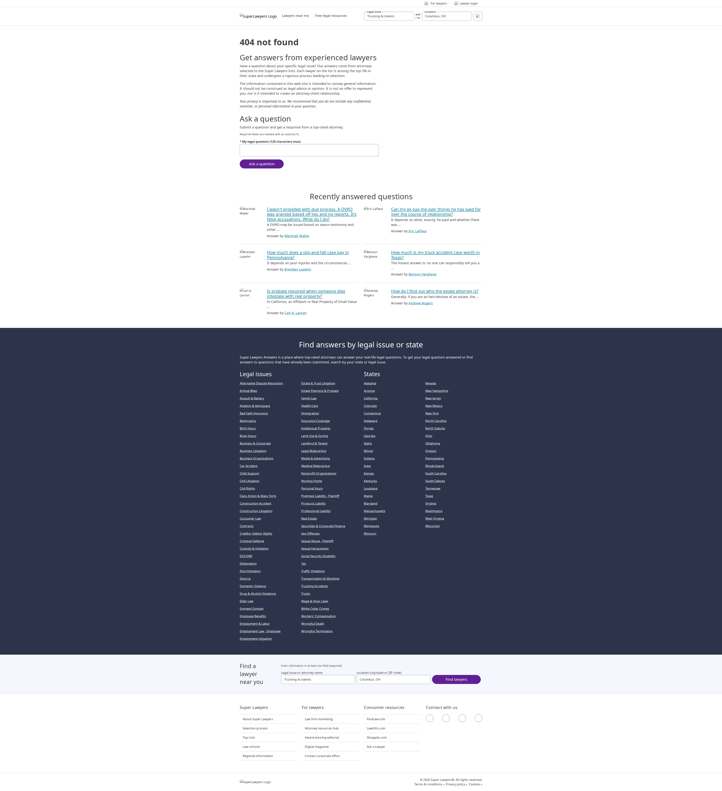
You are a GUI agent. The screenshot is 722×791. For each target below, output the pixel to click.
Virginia (430, 503)
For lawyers (313, 707)
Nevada (430, 383)
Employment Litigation (256, 639)
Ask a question (262, 163)
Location (430, 12)
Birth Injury (248, 428)
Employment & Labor (255, 624)
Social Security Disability (318, 556)
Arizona (369, 391)
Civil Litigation (249, 481)
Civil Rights (247, 488)
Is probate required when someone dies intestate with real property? (306, 293)
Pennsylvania (434, 458)
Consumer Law (250, 518)
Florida (369, 428)
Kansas (369, 473)
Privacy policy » (456, 784)
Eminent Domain (252, 609)
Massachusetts (374, 511)
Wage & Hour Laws (314, 601)
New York (432, 413)
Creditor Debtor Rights (256, 533)
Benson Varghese (422, 274)
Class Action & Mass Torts (258, 496)
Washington (434, 511)
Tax (303, 563)
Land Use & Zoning (314, 436)
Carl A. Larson (295, 313)
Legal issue (374, 12)
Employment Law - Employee (260, 631)
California (371, 398)
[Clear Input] (409, 16)
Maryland (370, 503)
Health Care (309, 406)
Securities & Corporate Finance (323, 526)
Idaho (368, 443)
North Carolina (435, 421)
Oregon (430, 451)
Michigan (370, 518)
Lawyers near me (295, 15)
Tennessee (432, 488)
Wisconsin (432, 526)
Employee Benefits (253, 616)
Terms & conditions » (429, 784)
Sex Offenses (310, 533)
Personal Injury (312, 488)
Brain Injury (248, 436)
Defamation (248, 563)
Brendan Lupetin (297, 269)
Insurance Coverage (315, 421)
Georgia (369, 436)
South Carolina (435, 473)
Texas (429, 496)
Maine (368, 496)
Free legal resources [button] (331, 15)
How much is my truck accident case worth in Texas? (435, 254)
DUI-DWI (246, 556)
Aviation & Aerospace (255, 406)
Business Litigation (253, 451)
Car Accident (249, 466)
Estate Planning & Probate (320, 391)
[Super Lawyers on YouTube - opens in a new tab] (462, 718)
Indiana (369, 458)
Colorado (370, 406)
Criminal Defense (252, 541)
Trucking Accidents (314, 586)
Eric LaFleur (418, 231)
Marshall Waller (296, 236)
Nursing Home (311, 481)
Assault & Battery (252, 398)
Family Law (309, 398)
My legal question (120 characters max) (270, 142)
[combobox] (389, 16)
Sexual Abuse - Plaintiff (317, 541)
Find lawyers (456, 679)
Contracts (247, 526)
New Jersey (433, 398)
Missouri (370, 533)
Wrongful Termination (317, 631)
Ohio (428, 436)
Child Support (249, 473)
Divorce (245, 578)
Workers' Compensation (318, 616)
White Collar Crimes (315, 609)
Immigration (310, 413)
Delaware (370, 421)
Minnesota (371, 526)
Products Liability (313, 503)
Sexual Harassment (315, 548)
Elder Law (246, 601)
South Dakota (435, 481)
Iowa (367, 466)
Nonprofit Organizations (318, 473)
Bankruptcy (248, 421)
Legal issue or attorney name (301, 673)
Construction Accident (255, 503)
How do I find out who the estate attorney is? (435, 291)
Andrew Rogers (421, 303)
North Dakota (435, 428)
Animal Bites (248, 391)
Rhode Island (434, 466)
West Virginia (434, 518)
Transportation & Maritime (320, 578)
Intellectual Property (315, 428)
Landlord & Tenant (314, 443)
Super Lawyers (254, 707)
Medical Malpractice (315, 466)
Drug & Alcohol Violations (258, 594)
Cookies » (475, 784)
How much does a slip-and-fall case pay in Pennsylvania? (308, 254)
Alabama (370, 383)
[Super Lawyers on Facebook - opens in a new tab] (429, 718)
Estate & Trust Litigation (318, 383)
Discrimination (250, 571)
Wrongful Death (312, 624)
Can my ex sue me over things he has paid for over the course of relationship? (436, 211)
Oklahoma (432, 443)
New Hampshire (436, 391)
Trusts (305, 594)
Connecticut (372, 413)
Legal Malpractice (313, 451)
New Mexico (434, 406)
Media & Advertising (315, 458)
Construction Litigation (256, 511)
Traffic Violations (313, 571)
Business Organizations (256, 458)
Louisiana (370, 488)
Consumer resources (384, 707)
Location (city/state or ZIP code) (378, 673)
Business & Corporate (255, 443)
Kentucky (370, 481)
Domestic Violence (253, 586)
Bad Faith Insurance (254, 413)
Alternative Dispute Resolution (261, 383)
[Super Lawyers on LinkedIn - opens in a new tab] (478, 718)
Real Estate (309, 518)
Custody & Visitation (254, 548)
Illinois (368, 451)
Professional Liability (316, 511)
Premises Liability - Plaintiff (320, 496)
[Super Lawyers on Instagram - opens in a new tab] (446, 718)
